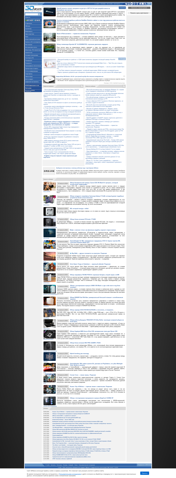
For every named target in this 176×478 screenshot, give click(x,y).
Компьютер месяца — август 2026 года (63, 419)
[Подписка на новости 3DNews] (142, 4)
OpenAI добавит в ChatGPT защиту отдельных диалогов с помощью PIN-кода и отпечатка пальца (104, 118)
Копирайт (71, 465)
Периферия (28, 60)
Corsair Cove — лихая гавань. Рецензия (83, 375)
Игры (26, 36)
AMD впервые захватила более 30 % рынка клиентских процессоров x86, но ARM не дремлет (61, 141)
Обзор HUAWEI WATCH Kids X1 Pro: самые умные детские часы (69, 454)
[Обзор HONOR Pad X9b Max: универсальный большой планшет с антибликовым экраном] (49, 301)
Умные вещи (28, 76)
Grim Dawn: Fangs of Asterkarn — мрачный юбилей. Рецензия (90, 264)
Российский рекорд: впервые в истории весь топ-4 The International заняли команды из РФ (103, 98)
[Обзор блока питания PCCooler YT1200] (49, 222)
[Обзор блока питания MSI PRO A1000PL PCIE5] (49, 345)
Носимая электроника (31, 55)
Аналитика (28, 28)
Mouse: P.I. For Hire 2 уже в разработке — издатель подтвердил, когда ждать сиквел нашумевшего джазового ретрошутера (104, 162)
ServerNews (46, 317)
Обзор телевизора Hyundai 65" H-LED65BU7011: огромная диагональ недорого (82, 44)
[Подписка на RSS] (145, 4)
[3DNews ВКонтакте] (126, 4)
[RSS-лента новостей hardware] (82, 86)
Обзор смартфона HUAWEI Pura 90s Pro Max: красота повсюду (69, 437)
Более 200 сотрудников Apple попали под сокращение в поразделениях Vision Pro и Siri (61, 127)
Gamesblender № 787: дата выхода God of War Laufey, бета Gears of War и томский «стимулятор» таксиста (81, 423)
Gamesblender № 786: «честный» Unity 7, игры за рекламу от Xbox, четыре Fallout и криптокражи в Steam (81, 441)
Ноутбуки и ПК (29, 58)
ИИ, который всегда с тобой (79, 208)
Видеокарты (28, 31)
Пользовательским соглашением (70, 474)
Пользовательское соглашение (87, 465)
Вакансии (30, 91)
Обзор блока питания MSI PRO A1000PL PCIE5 (85, 343)
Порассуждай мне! (57, 435)
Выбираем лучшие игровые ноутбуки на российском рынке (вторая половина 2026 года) (77, 421)
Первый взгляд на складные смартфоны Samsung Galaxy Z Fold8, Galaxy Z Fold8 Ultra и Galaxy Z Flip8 (81, 451)
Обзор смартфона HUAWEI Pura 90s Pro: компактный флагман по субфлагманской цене (77, 433)
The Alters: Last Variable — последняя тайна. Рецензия (67, 445)
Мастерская (28, 44)
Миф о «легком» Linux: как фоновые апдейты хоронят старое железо (93, 230)
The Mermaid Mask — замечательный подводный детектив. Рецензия (71, 427)
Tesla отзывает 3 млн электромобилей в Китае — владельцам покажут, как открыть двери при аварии (59, 152)
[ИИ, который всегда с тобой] (49, 211)
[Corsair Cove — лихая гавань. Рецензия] (49, 378)
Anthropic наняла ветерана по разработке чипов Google (61, 134)
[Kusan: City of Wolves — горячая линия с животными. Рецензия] (49, 389)
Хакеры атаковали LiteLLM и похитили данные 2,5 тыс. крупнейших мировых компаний (103, 157)
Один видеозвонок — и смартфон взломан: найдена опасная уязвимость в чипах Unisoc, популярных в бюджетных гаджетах (105, 153)
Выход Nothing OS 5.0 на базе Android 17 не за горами (103, 149)
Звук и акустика (29, 34)
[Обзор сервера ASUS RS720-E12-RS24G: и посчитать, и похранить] (49, 312)
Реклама (103, 3)
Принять (144, 473)
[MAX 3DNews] (131, 4)
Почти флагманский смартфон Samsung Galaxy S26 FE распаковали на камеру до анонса (61, 90)
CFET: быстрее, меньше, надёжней (62, 458)
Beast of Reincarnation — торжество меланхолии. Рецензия (76, 33)
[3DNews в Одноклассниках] (137, 4)
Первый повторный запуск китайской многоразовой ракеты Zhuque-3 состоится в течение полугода (62, 114)
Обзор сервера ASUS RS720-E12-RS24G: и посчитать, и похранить (91, 310)
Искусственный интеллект (32, 39)
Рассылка (110, 3)
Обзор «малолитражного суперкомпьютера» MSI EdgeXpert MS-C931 (71, 453)
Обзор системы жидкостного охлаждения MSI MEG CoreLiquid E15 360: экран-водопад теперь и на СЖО (81, 449)
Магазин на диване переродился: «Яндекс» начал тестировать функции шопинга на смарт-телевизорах (102, 109)
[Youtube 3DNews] (129, 4)
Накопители (28, 52)
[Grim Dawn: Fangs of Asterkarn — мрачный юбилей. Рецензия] (49, 267)
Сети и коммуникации (31, 71)
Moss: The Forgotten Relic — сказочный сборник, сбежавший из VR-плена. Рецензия (76, 443)
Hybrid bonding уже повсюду (79, 353)
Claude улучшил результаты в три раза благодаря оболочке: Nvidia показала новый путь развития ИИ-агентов (105, 94)
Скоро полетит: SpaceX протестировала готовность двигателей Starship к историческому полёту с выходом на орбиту (61, 95)
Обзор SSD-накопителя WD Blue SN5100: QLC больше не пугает (70, 429)
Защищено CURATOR (144, 465)
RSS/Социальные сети (32, 85)
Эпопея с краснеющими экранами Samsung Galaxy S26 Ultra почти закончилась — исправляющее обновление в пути (105, 146)
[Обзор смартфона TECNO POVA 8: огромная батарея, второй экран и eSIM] (49, 277)
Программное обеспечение (33, 66)
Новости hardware (48, 86)
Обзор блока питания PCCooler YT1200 (83, 219)
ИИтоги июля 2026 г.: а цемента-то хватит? (64, 415)
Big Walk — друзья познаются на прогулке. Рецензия (89, 253)
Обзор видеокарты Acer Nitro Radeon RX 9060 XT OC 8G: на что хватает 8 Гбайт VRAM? (76, 439)
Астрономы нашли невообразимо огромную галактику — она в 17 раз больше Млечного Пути (62, 107)
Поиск (76, 465)
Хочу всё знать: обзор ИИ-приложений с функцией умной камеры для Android (74, 447)
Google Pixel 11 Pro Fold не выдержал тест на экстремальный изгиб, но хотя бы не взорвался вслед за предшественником (62, 111)
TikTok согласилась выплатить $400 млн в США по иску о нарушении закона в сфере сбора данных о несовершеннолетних (104, 114)
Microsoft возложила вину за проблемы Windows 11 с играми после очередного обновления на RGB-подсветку (105, 90)
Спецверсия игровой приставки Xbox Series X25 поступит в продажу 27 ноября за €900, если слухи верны (62, 145)
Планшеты (28, 63)
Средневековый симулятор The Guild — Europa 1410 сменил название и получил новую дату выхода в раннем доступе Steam (105, 141)
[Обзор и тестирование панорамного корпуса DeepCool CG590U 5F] (49, 401)
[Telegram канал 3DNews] (140, 4)
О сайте (97, 3)
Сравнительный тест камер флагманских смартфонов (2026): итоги (71, 456)
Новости (27, 17)
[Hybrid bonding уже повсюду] (49, 356)
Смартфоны (28, 74)
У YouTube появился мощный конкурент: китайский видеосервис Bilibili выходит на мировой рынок (88, 70)
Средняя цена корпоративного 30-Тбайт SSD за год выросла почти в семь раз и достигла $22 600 (62, 149)
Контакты (117, 3)
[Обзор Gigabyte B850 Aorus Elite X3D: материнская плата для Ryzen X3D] (49, 334)
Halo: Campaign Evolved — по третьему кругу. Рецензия (67, 425)
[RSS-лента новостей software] (124, 86)
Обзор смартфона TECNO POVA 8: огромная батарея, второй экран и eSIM (94, 275)
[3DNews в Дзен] (134, 4)
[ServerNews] (33, 20)
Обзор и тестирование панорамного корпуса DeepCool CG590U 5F (91, 398)
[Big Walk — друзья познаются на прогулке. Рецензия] (49, 256)
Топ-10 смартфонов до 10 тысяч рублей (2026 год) (66, 417)
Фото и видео (29, 79)
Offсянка (27, 26)
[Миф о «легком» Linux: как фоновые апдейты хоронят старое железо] (49, 233)
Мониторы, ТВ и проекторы (33, 50)
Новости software (90, 86)
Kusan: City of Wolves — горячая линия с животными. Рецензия (91, 386)
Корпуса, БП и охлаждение (33, 42)
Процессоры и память (31, 68)
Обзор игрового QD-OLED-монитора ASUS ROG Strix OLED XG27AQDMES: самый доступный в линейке (81, 431)
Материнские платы (31, 47)
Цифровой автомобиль (32, 82)
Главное (122, 8)
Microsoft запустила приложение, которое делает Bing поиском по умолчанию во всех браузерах (103, 105)
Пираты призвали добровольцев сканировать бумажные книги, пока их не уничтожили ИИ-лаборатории (89, 72)
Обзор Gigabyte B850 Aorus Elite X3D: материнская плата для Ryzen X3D (93, 331)
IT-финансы (28, 23)
